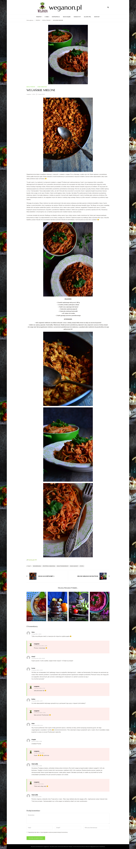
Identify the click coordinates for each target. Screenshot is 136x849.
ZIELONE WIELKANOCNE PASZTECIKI (79, 618)
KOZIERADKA (37, 566)
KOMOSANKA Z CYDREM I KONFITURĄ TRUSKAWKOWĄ (36, 618)
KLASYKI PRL (87, 16)
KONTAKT (97, 16)
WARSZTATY (77, 16)
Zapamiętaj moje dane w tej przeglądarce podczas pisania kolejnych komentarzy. (48, 832)
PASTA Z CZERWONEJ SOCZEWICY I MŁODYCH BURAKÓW (99, 617)
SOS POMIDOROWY (63, 566)
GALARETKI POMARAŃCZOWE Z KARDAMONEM (57, 617)
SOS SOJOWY (74, 566)
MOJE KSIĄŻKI (67, 16)
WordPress (102, 846)
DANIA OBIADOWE (42, 86)
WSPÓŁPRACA (56, 16)
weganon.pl (65, 7)
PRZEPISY (39, 16)
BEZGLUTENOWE (31, 86)
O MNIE (47, 16)
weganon (29, 94)
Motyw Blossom (86, 846)
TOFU (82, 566)
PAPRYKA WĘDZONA (49, 566)
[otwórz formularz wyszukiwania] (108, 7)
